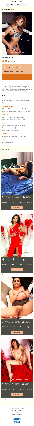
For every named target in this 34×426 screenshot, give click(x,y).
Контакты (17, 416)
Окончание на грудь (15, 111)
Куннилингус (6, 102)
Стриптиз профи (20, 117)
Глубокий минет (28, 108)
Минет (17, 100)
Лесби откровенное (8, 119)
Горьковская (13, 77)
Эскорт (5, 108)
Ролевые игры (26, 111)
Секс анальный (25, 100)
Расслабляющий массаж (23, 128)
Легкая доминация (15, 136)
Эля (3, 212)
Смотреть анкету (17, 207)
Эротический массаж (8, 128)
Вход (26, 4)
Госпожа (5, 136)
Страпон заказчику (8, 142)
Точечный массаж (21, 125)
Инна (3, 274)
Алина (3, 337)
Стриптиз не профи (8, 117)
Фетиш (24, 136)
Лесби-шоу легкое (20, 119)
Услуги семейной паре (15, 108)
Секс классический (8, 100)
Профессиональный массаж (10, 130)
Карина (4, 399)
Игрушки (5, 111)
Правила (17, 412)
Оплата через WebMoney (17, 414)
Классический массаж (8, 125)
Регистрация (20, 4)
